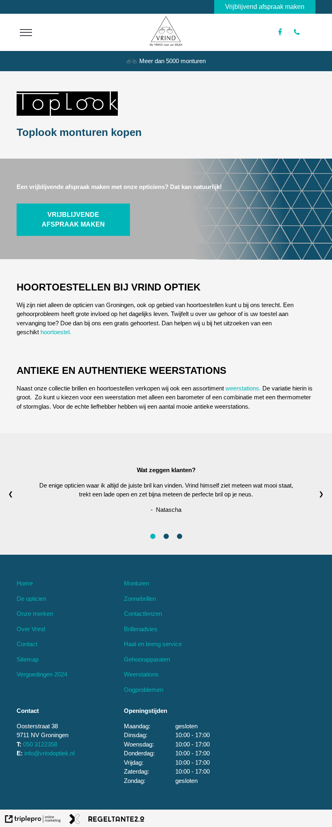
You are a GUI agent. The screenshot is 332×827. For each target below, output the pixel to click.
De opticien (31, 598)
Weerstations (141, 674)
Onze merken (35, 613)
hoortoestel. (55, 332)
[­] (26, 32)
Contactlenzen (143, 613)
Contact (27, 643)
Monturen (136, 583)
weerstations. (243, 388)
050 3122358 (40, 744)
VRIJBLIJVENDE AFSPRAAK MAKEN (73, 219)
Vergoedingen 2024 (42, 674)
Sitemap (27, 659)
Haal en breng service (153, 643)
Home (25, 583)
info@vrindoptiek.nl (49, 753)
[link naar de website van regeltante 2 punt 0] (106, 820)
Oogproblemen (143, 689)
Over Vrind (31, 629)
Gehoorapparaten (147, 659)
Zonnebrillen (140, 598)
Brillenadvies (140, 629)
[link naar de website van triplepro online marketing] (33, 820)
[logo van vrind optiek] (166, 43)
